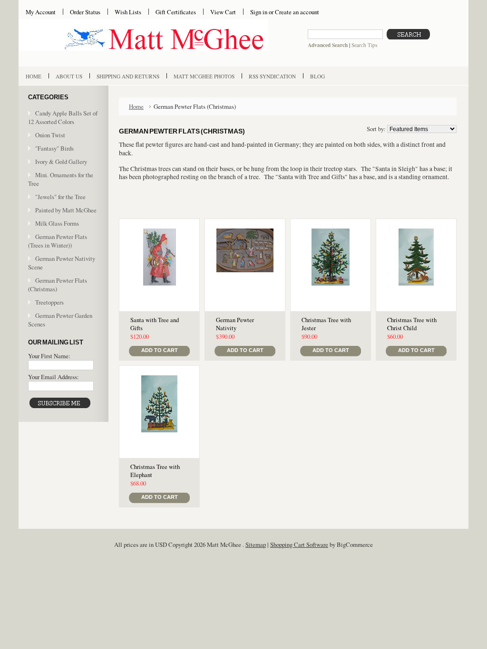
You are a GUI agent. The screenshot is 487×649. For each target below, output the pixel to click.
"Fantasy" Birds (54, 148)
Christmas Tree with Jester (326, 324)
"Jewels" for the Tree (60, 196)
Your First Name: (49, 356)
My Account (41, 12)
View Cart (223, 12)
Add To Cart (159, 350)
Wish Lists (128, 12)
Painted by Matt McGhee (66, 210)
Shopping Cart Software (299, 544)
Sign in (258, 12)
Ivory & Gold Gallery (61, 161)
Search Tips (364, 44)
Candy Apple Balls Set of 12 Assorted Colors (62, 117)
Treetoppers (49, 302)
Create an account (297, 12)
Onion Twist (50, 135)
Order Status (85, 12)
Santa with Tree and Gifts (154, 324)
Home (136, 106)
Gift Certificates (176, 12)
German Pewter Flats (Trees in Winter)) (57, 240)
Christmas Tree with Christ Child (412, 324)
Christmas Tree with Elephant (155, 471)
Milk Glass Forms (57, 223)
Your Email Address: (53, 376)
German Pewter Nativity (235, 324)
